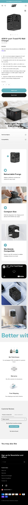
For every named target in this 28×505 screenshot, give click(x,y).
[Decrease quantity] (3, 84)
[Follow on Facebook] (2, 486)
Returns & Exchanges (6, 475)
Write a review (14, 426)
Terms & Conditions (6, 478)
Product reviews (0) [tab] (6, 414)
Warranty (3, 473)
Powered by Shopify (13, 500)
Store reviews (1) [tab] (18, 414)
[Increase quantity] (9, 84)
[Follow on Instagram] (6, 486)
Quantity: (3, 81)
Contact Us (4, 480)
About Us (3, 470)
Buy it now (14, 95)
